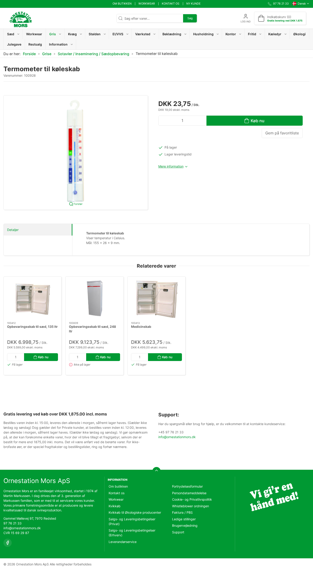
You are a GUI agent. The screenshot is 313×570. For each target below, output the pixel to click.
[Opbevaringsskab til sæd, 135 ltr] (32, 299)
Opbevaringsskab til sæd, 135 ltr (32, 326)
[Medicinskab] (156, 299)
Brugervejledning (185, 525)
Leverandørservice (123, 542)
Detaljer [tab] (13, 230)
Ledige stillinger (184, 519)
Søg (189, 18)
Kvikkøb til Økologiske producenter (135, 512)
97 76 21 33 (12, 523)
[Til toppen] (156, 471)
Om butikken (122, 3)
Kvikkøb (115, 506)
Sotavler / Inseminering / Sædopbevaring (93, 54)
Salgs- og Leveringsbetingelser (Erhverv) (132, 532)
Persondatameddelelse (189, 493)
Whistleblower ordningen (190, 506)
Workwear (146, 3)
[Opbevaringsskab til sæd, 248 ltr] (94, 299)
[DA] (20, 18)
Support (178, 532)
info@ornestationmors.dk (177, 437)
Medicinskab (141, 326)
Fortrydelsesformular (187, 486)
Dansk (302, 3)
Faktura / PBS (182, 512)
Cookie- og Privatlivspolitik (192, 499)
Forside (29, 54)
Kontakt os (170, 3)
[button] (13, 34)
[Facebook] (7, 543)
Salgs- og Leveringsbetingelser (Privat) (132, 521)
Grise (46, 54)
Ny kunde (193, 3)
